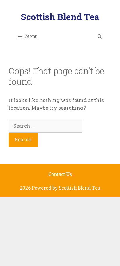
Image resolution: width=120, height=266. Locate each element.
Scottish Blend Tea (60, 16)
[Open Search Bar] (99, 36)
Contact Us (60, 174)
